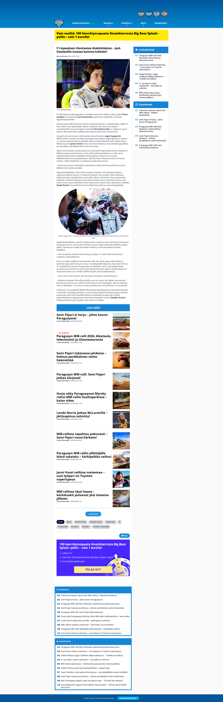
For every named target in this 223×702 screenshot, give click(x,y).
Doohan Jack (110, 522)
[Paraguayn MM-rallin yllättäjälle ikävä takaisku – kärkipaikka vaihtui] (121, 460)
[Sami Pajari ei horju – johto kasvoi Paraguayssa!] (121, 321)
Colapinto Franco (96, 522)
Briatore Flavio (80, 522)
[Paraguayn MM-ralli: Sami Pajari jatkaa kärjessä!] (121, 381)
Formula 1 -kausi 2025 (101, 527)
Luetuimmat (65, 641)
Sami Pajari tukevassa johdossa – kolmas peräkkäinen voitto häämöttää (81, 356)
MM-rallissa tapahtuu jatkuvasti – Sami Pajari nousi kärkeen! (82, 435)
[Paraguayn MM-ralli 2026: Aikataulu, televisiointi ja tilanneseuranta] (121, 340)
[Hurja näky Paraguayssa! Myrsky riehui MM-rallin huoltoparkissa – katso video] (121, 400)
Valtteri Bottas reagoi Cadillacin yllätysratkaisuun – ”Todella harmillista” (92, 655)
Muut (143, 23)
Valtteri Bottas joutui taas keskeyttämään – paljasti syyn (85, 668)
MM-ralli (108, 23)
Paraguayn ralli (83, 23)
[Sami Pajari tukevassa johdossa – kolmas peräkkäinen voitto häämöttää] (121, 360)
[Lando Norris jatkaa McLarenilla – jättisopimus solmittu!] (121, 419)
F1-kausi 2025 (62, 527)
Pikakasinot (161, 23)
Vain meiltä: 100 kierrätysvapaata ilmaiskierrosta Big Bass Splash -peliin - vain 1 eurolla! (108, 35)
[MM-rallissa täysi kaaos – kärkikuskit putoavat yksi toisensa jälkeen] (121, 498)
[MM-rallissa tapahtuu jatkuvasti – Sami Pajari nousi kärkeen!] (121, 440)
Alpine (69, 522)
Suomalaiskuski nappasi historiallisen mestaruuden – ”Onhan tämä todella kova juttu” (93, 686)
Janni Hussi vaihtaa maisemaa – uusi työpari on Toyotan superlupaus (81, 475)
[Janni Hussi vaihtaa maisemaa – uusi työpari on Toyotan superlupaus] (121, 479)
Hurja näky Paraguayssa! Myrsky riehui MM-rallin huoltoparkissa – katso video (82, 397)
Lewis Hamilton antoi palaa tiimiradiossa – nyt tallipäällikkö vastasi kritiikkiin (94, 672)
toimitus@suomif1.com (128, 698)
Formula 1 (126, 23)
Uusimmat (64, 589)
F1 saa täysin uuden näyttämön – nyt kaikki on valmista (85, 659)
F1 (119, 522)
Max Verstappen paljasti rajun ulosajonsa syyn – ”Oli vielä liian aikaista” (92, 680)
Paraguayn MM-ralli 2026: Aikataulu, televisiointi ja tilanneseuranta (84, 338)
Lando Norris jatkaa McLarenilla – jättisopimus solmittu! (82, 414)
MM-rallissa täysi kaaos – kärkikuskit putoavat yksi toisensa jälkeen (83, 495)
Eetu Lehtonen (62, 56)
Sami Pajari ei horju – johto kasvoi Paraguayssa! (82, 316)
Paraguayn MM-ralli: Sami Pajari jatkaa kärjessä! (81, 376)
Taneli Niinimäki (63, 321)
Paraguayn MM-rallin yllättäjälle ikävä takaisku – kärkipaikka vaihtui (84, 455)
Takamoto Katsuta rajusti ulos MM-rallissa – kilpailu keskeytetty (89, 595)
